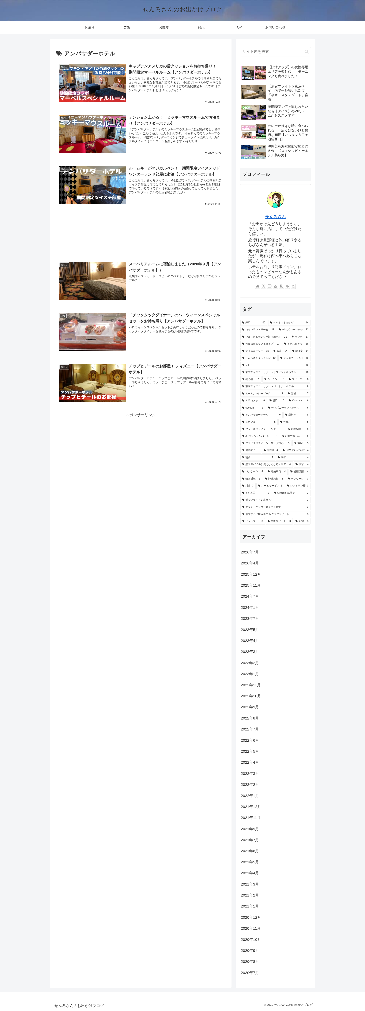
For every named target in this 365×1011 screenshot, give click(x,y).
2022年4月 (250, 762)
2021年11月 (251, 818)
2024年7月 (250, 596)
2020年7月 (250, 973)
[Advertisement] (140, 233)
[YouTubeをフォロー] (275, 286)
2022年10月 (251, 696)
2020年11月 (251, 928)
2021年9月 (250, 829)
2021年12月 (251, 807)
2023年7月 (250, 618)
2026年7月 (250, 552)
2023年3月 (250, 652)
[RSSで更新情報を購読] (293, 286)
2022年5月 (250, 751)
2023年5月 (250, 630)
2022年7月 (250, 729)
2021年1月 (250, 906)
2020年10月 (251, 939)
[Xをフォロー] (263, 286)
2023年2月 (250, 663)
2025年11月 (251, 585)
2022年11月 (251, 685)
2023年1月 (250, 674)
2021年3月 (250, 884)
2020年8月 (250, 961)
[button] (306, 51)
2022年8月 (250, 718)
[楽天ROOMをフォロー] (281, 286)
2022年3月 (250, 773)
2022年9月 (250, 707)
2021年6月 (250, 851)
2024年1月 (250, 607)
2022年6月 (250, 740)
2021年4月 (250, 873)
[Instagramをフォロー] (269, 286)
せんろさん (275, 216)
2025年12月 (251, 574)
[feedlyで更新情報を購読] (287, 286)
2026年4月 (250, 563)
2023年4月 (250, 641)
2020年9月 (250, 950)
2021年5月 (250, 862)
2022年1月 (250, 796)
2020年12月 (251, 917)
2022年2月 (250, 784)
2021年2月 (250, 895)
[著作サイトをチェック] (257, 286)
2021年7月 (250, 840)
